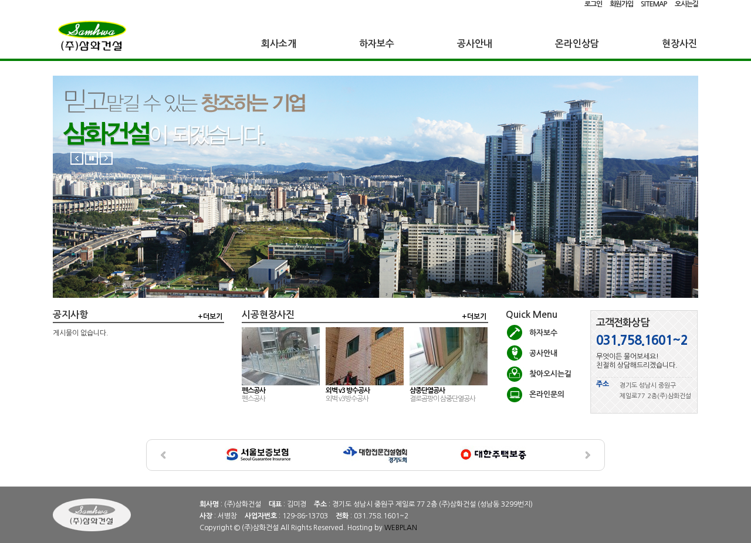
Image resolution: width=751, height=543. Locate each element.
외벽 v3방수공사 (347, 398)
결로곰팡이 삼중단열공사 (442, 398)
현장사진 (679, 43)
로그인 (593, 4)
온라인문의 (546, 394)
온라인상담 (577, 43)
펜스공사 (253, 390)
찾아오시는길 (550, 374)
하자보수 (376, 43)
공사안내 (474, 43)
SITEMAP (654, 4)
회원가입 (621, 4)
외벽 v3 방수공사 (348, 390)
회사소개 (278, 43)
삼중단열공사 (427, 390)
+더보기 (210, 316)
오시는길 (686, 4)
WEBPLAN (400, 527)
